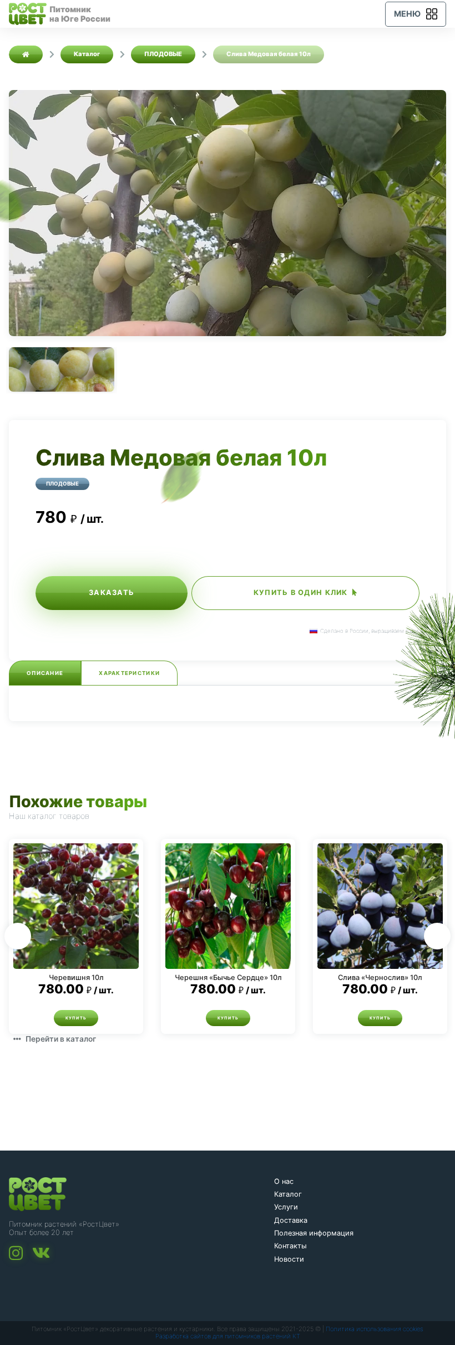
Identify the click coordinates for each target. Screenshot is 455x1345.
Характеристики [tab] (129, 673)
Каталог (288, 1194)
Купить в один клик (301, 592)
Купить (76, 1018)
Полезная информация (313, 1233)
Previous (17, 936)
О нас (284, 1181)
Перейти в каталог (61, 1038)
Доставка (290, 1220)
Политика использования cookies (374, 1329)
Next (437, 936)
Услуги (286, 1207)
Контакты (290, 1246)
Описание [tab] (45, 673)
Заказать (111, 592)
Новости (289, 1259)
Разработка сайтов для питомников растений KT (227, 1336)
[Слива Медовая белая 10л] (227, 213)
